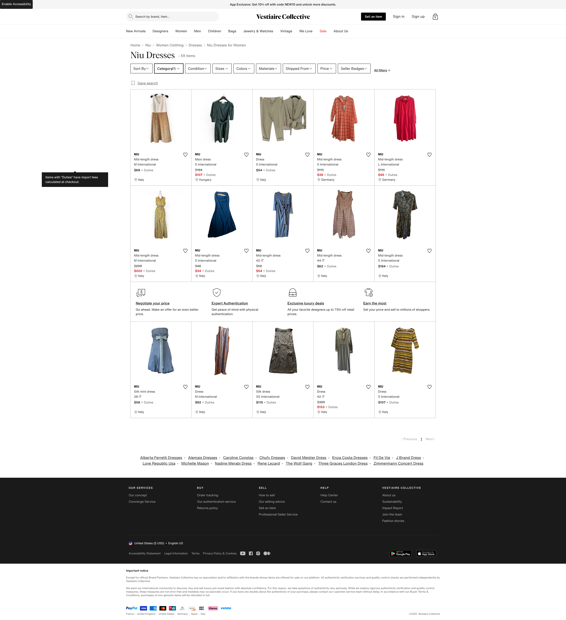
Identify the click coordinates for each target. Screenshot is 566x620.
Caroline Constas (238, 457)
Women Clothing (170, 45)
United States (166, 614)
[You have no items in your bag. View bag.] (435, 16)
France (130, 614)
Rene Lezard (269, 463)
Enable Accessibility (16, 4)
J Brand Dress (408, 457)
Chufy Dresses (272, 457)
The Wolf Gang (299, 463)
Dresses (195, 45)
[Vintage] (296, 31)
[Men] (204, 31)
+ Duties (147, 170)
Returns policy (207, 508)
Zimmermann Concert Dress (398, 463)
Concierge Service (142, 501)
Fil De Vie (381, 457)
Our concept (138, 495)
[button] (435, 16)
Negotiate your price (153, 303)
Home (135, 45)
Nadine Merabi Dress (233, 463)
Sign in (399, 16)
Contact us (329, 501)
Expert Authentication (230, 303)
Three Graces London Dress (343, 463)
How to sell (267, 495)
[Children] (224, 31)
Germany (182, 614)
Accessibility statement (145, 553)
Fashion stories (393, 521)
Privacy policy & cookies (220, 553)
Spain (194, 614)
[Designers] (172, 31)
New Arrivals (135, 31)
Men (197, 31)
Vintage (286, 31)
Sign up (418, 16)
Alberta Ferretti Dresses (161, 457)
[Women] (190, 31)
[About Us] (351, 31)
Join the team (392, 514)
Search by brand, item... (152, 16)
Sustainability (392, 501)
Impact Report (392, 508)
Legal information (176, 553)
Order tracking (207, 495)
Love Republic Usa (159, 463)
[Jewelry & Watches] (276, 31)
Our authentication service (216, 501)
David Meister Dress (308, 457)
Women (181, 31)
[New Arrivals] (149, 31)
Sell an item (373, 16)
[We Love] (316, 31)
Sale (323, 31)
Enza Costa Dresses (350, 457)
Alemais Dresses (202, 457)
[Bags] (239, 31)
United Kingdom (146, 614)
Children (214, 31)
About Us (341, 31)
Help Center (329, 495)
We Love (306, 31)
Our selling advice (272, 501)
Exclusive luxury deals (305, 303)
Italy (203, 614)
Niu (148, 45)
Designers (160, 31)
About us (388, 495)
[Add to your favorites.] (185, 154)
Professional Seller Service (278, 514)
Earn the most (374, 303)
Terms (195, 553)
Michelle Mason (195, 463)
